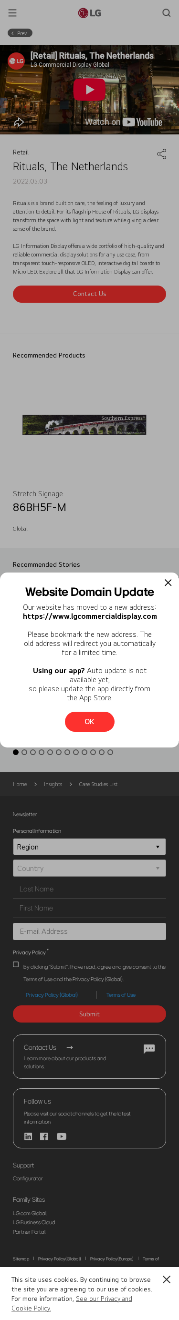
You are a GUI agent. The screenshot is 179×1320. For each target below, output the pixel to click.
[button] (166, 1279)
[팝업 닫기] (168, 582)
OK (89, 721)
